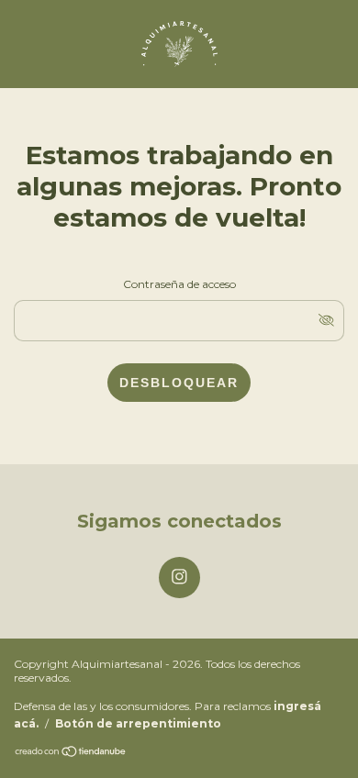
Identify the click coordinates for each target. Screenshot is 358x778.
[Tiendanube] (71, 753)
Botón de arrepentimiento (138, 723)
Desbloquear (179, 382)
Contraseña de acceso (179, 284)
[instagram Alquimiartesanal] (179, 577)
